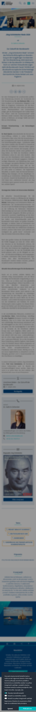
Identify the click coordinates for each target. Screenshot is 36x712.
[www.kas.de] (7, 3)
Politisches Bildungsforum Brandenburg (18, 560)
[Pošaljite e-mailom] (19, 91)
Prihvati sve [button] (27, 709)
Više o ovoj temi (18, 499)
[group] (18, 619)
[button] (2, 604)
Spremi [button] (10, 709)
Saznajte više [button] (19, 690)
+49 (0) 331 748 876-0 (13, 439)
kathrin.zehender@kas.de (14, 436)
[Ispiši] (15, 91)
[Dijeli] (24, 91)
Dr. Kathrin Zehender (18, 43)
